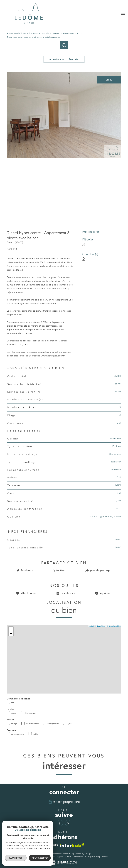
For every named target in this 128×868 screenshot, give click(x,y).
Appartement (68, 33)
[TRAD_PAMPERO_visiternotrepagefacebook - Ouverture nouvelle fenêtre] (60, 823)
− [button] (11, 634)
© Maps (100, 626)
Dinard (57, 33)
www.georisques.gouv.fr (52, 355)
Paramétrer (15, 857)
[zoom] (64, 157)
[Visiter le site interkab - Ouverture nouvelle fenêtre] (72, 845)
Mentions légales (55, 856)
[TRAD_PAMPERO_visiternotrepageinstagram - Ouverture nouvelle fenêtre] (68, 823)
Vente (35, 33)
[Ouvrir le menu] (123, 15)
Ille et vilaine (46, 33)
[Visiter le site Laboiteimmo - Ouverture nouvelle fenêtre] (64, 863)
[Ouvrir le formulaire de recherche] (113, 14)
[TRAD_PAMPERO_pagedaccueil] (29, 24)
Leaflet (91, 626)
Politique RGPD (92, 856)
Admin (68, 856)
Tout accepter (40, 857)
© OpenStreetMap (114, 626)
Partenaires (78, 856)
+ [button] (11, 629)
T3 (78, 33)
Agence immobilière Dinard (18, 33)
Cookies (104, 857)
